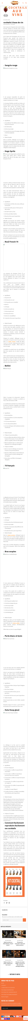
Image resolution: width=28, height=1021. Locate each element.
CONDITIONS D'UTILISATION (8, 987)
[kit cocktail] (14, 881)
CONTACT (3, 985)
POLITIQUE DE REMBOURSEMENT (9, 994)
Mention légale (4, 996)
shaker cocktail (8, 1014)
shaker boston (11, 341)
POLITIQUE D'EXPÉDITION (7, 990)
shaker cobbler (16, 623)
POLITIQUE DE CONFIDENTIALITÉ (9, 992)
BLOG (2, 983)
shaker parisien (11, 535)
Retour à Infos (14, 974)
